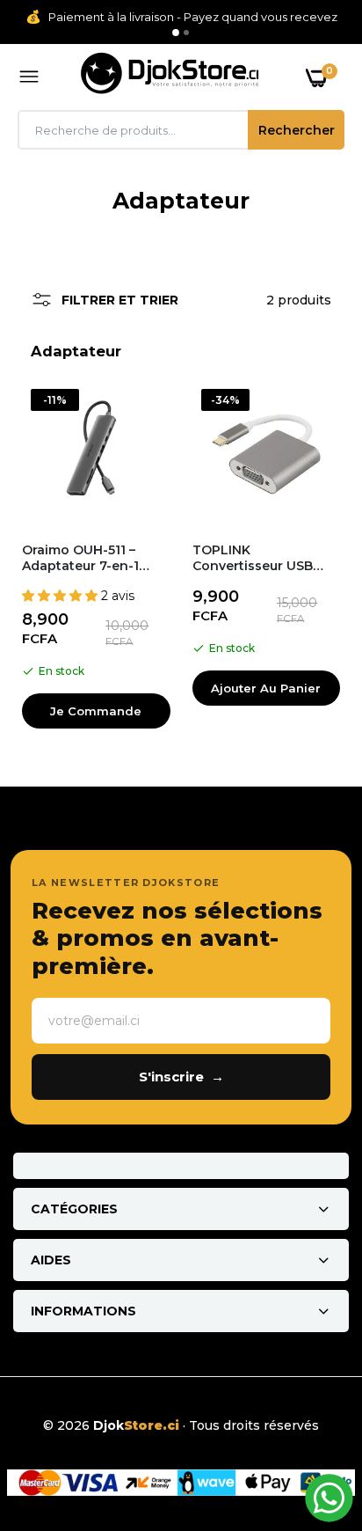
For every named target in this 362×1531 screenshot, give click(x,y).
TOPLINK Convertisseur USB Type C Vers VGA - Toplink (252, 558)
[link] (314, 1421)
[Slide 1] (175, 32)
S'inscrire (181, 1076)
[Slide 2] (186, 32)
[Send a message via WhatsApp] (329, 1498)
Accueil (139, 222)
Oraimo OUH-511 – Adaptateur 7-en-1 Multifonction (80, 558)
